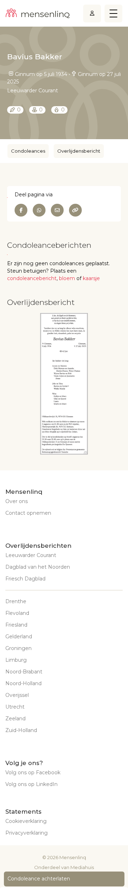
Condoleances (28, 151)
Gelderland (18, 636)
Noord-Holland (23, 683)
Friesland (16, 625)
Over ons (16, 501)
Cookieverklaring (26, 821)
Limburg (16, 660)
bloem (67, 278)
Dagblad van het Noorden (37, 567)
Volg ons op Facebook (32, 772)
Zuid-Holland (21, 730)
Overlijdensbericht (78, 151)
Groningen (18, 648)
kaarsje (91, 278)
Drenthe (15, 601)
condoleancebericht (32, 278)
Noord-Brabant (23, 671)
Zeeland (15, 718)
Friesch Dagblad (25, 578)
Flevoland (17, 613)
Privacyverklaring (26, 833)
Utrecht (15, 707)
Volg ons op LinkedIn (31, 784)
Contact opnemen (28, 513)
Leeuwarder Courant (30, 555)
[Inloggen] (92, 13)
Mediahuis (82, 867)
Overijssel (17, 695)
